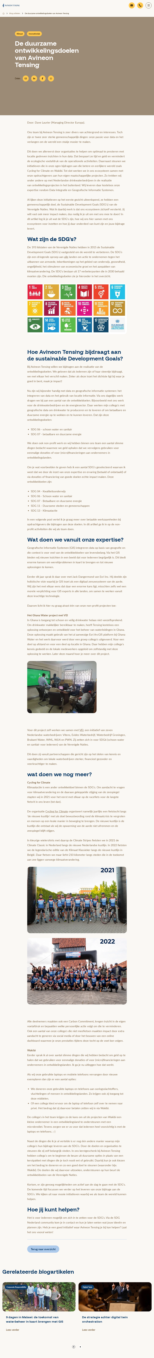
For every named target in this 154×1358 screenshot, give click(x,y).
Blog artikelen (14, 13)
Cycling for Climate (56, 811)
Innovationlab (34, 34)
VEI (81, 730)
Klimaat (20, 34)
